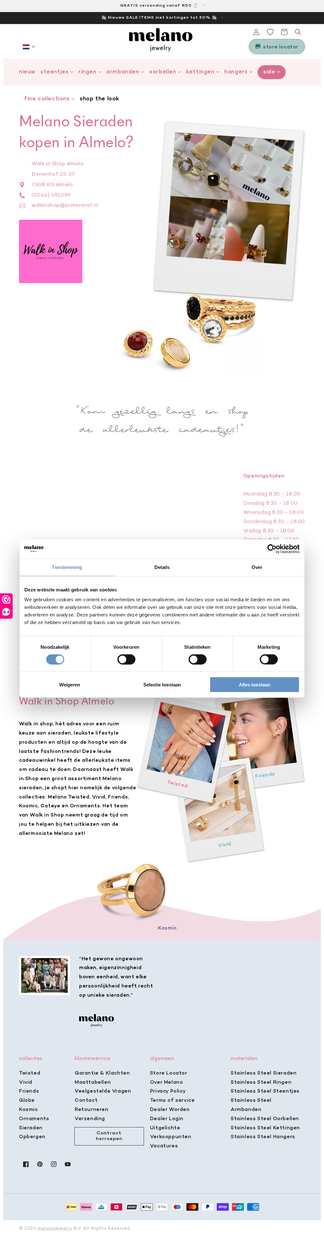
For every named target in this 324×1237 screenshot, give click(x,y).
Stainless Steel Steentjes (265, 1091)
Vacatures (164, 1146)
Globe (27, 1100)
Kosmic (28, 1109)
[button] (29, 47)
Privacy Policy (168, 1091)
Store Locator (168, 1073)
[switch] (126, 659)
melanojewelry (55, 1229)
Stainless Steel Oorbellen (265, 1118)
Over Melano (166, 1082)
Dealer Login (167, 1118)
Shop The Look (99, 99)
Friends (29, 1091)
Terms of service (172, 1100)
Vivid (25, 1082)
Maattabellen (93, 1082)
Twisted (29, 1073)
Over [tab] (257, 567)
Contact (86, 1100)
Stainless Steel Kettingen (265, 1128)
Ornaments (34, 1118)
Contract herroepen (109, 1136)
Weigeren (69, 684)
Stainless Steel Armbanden (251, 1105)
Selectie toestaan (162, 684)
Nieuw (27, 72)
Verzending (90, 1118)
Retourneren (92, 1109)
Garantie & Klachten (102, 1073)
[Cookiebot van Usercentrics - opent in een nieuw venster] (272, 548)
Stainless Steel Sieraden (263, 1073)
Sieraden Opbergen (32, 1133)
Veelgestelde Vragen (103, 1091)
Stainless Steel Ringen (261, 1082)
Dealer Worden (170, 1109)
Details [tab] (162, 567)
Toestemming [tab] (67, 567)
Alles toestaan (254, 684)
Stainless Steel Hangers (263, 1136)
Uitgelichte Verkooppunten (170, 1133)
